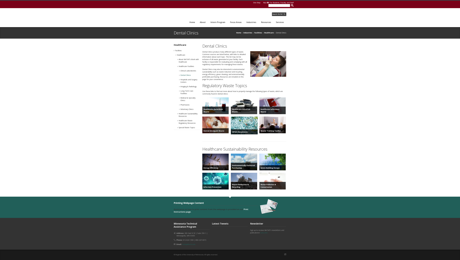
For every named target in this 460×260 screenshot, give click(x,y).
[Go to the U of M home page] (183, 4)
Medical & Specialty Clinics (188, 99)
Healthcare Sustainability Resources (188, 114)
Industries (251, 22)
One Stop (256, 3)
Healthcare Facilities (186, 66)
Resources (266, 22)
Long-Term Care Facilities (186, 92)
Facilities (258, 33)
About (203, 22)
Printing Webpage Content (189, 202)
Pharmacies (185, 105)
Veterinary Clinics (186, 109)
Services (280, 22)
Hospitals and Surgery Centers (188, 80)
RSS (285, 254)
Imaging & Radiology (188, 86)
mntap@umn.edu (188, 244)
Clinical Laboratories (188, 71)
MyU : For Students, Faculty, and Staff (278, 3)
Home (192, 22)
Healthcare (269, 33)
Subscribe (264, 233)
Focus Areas (236, 22)
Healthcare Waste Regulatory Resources (187, 121)
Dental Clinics (185, 75)
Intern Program (217, 22)
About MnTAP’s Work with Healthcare (189, 60)
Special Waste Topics (187, 127)
